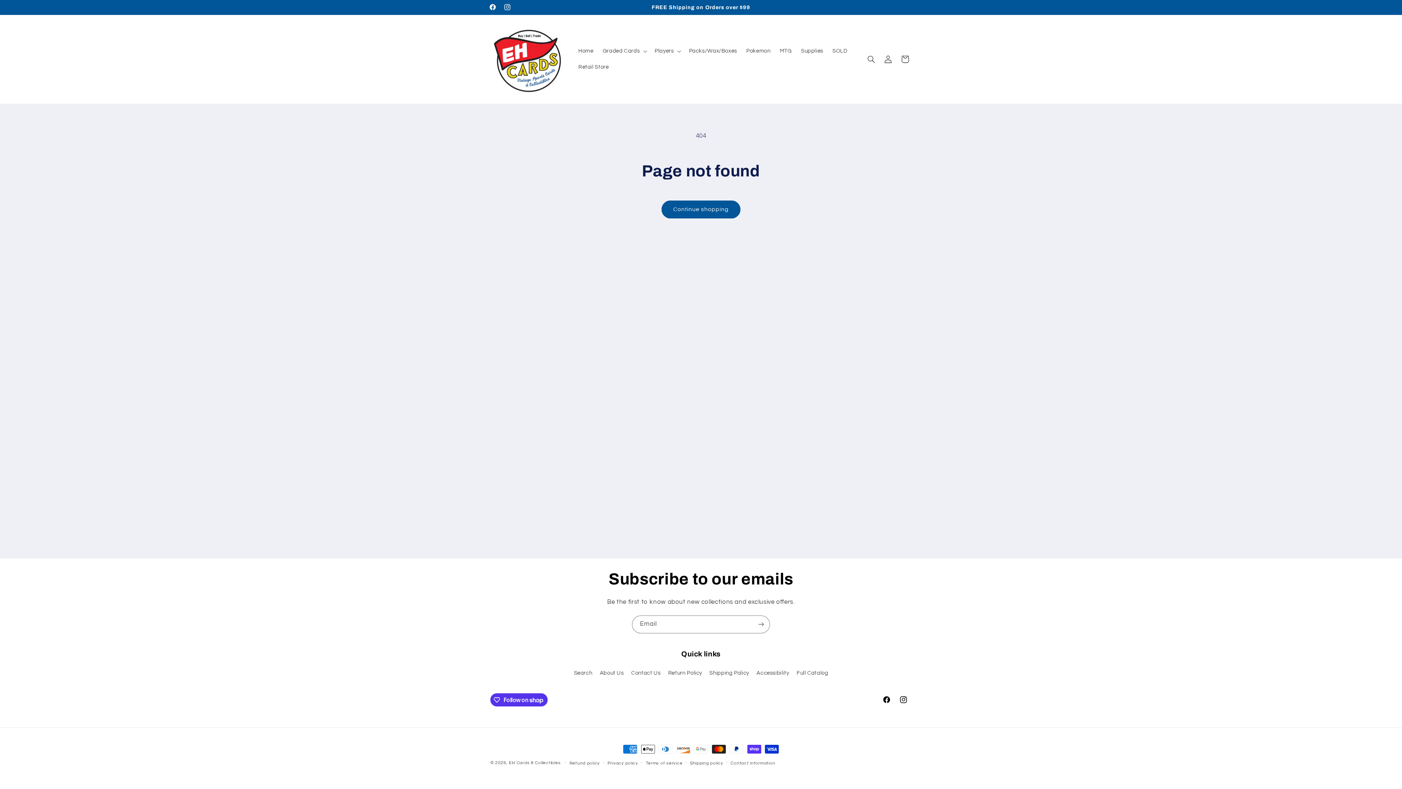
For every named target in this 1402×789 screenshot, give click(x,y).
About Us (612, 673)
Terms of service (664, 763)
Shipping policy (706, 763)
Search (583, 673)
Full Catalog (812, 673)
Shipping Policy (729, 673)
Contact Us (645, 673)
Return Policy (685, 673)
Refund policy (585, 763)
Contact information (753, 763)
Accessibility (772, 673)
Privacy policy (623, 763)
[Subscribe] (761, 624)
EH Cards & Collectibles (534, 763)
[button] (624, 51)
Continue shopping (701, 209)
